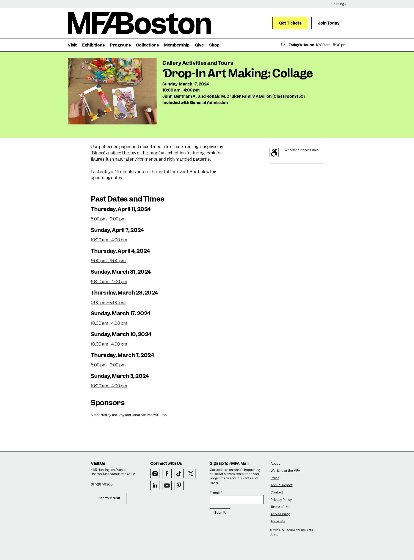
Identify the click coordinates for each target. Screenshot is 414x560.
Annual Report (282, 485)
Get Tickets (290, 23)
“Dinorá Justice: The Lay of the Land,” (125, 153)
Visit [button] (72, 45)
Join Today (329, 23)
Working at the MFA (285, 471)
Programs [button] (120, 45)
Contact (277, 492)
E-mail (215, 493)
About (275, 464)
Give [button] (199, 45)
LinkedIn (155, 485)
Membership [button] (177, 45)
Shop (214, 45)
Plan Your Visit (108, 498)
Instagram (155, 474)
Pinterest (179, 485)
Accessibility (280, 514)
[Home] (139, 23)
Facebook (167, 474)
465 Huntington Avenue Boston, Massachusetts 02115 (113, 472)
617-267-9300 (102, 484)
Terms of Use (280, 507)
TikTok (179, 474)
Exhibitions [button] (93, 45)
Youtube (167, 485)
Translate (278, 521)
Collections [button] (147, 45)
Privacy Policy (281, 500)
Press (275, 478)
